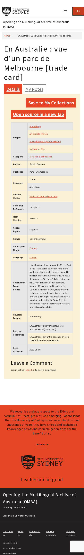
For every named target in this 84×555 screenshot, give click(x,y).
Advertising (35, 126)
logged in (30, 369)
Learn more (42, 444)
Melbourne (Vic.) (37, 149)
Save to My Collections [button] (51, 103)
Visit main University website (19, 515)
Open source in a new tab (38, 114)
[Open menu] (65, 11)
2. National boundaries (40, 156)
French (33, 257)
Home (7, 35)
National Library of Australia (43, 196)
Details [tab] (13, 89)
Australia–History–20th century (45, 141)
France (33, 248)
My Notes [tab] (34, 89)
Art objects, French (38, 133)
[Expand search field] (78, 11)
